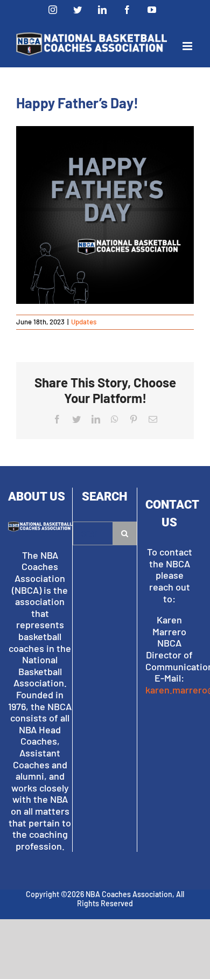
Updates (83, 321)
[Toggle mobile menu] (188, 46)
